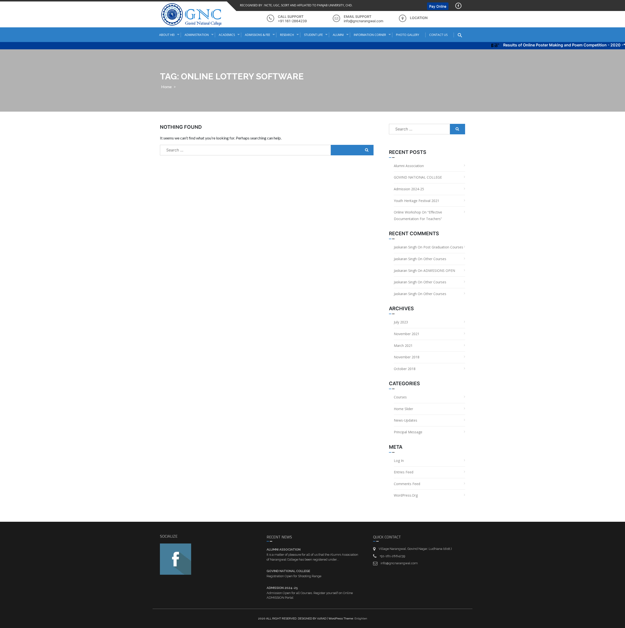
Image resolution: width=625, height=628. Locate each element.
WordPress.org (406, 495)
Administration (197, 35)
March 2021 (403, 345)
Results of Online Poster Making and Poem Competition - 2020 (550, 45)
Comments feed (407, 483)
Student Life (313, 35)
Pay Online (437, 6)
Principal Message (408, 432)
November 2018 (406, 357)
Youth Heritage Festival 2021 (416, 200)
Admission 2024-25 (409, 189)
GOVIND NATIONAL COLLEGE (418, 177)
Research (287, 35)
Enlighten (360, 618)
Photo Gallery (407, 35)
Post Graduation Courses (443, 247)
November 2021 (406, 333)
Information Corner (370, 35)
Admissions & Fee (257, 35)
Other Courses (434, 258)
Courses (400, 397)
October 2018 (405, 368)
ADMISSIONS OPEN (439, 270)
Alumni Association (409, 165)
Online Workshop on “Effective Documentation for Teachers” (418, 215)
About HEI (167, 35)
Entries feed (403, 472)
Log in (399, 460)
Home (166, 86)
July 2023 (401, 322)
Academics (227, 35)
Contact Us (438, 35)
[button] (462, 35)
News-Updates (405, 420)
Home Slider (403, 408)
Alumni (338, 35)
